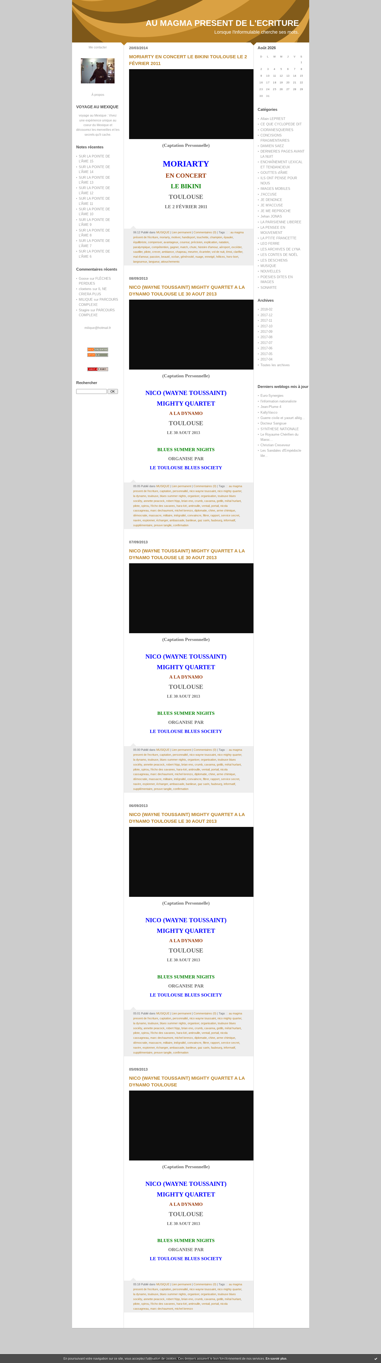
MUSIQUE (268, 266)
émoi (229, 251)
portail (215, 505)
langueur (154, 261)
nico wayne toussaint (202, 491)
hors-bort (232, 256)
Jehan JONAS (271, 216)
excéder (236, 247)
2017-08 (266, 337)
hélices (220, 256)
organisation (208, 495)
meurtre (193, 251)
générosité (187, 256)
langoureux (140, 261)
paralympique (141, 247)
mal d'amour (140, 256)
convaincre (194, 515)
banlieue (191, 520)
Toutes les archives (275, 365)
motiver (175, 237)
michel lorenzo (184, 510)
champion (216, 237)
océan (175, 256)
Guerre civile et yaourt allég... (282, 418)
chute (192, 247)
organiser (193, 495)
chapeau (180, 251)
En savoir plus (276, 1358)
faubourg (216, 520)
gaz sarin (203, 520)
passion (155, 256)
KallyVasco (268, 412)
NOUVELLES (270, 271)
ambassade (177, 520)
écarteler (204, 251)
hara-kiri (182, 505)
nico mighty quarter (229, 491)
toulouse (153, 495)
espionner (149, 520)
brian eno (187, 500)
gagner (174, 247)
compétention (160, 247)
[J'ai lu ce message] (376, 1359)
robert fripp (173, 500)
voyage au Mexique (93, 115)
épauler (228, 237)
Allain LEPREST (272, 119)
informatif (229, 520)
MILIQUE (86, 299)
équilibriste (139, 242)
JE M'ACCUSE (271, 205)
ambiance (168, 251)
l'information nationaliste (278, 401)
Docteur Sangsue (273, 423)
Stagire (84, 310)
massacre (155, 515)
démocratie (140, 515)
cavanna (209, 500)
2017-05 (266, 354)
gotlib (220, 500)
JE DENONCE (271, 200)
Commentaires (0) (205, 232)
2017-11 (266, 320)
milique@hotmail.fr (97, 327)
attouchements (170, 261)
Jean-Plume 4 (270, 407)
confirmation (180, 525)
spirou (145, 505)
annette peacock (154, 500)
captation (165, 491)
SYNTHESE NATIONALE (279, 429)
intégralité (180, 515)
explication (210, 242)
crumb (199, 500)
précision (196, 242)
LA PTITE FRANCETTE (278, 238)
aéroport (224, 247)
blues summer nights (173, 495)
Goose (84, 278)
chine (211, 510)
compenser (155, 242)
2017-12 (266, 315)
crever (156, 251)
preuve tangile (163, 525)
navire (137, 520)
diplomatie (200, 510)
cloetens (85, 289)
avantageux (171, 242)
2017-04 (266, 359)
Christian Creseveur (275, 445)
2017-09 (266, 332)
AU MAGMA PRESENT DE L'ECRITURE (222, 23)
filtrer (206, 515)
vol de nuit (218, 251)
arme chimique (226, 510)
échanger (162, 520)
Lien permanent (181, 232)
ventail (206, 505)
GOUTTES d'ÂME (274, 173)
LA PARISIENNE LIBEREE (280, 222)
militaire (167, 515)
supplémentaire (142, 525)
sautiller (138, 251)
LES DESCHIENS (274, 260)
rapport (215, 515)
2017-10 (266, 326)
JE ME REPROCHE (275, 211)
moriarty (165, 237)
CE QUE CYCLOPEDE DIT (281, 124)
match (184, 247)
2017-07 (266, 343)
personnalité (180, 491)
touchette (202, 237)
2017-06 (266, 348)
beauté (165, 256)
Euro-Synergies (272, 396)
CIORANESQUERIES (276, 130)
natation (224, 242)
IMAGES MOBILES (275, 189)
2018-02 (266, 309)
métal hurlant (233, 500)
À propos (97, 94)
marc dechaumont (161, 510)
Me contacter (98, 47)
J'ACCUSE (268, 194)
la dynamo (139, 495)
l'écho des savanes (163, 505)
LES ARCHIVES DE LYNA (280, 249)
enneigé (210, 256)
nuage (199, 256)
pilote (147, 251)
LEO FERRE (270, 244)
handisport (188, 237)
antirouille (194, 505)
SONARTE (268, 288)
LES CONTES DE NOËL (279, 255)
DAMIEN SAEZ (272, 146)
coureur (184, 242)
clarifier (238, 251)
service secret (230, 515)
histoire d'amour (208, 247)
